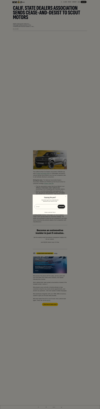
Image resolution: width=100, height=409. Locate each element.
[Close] (65, 196)
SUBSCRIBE (61, 206)
